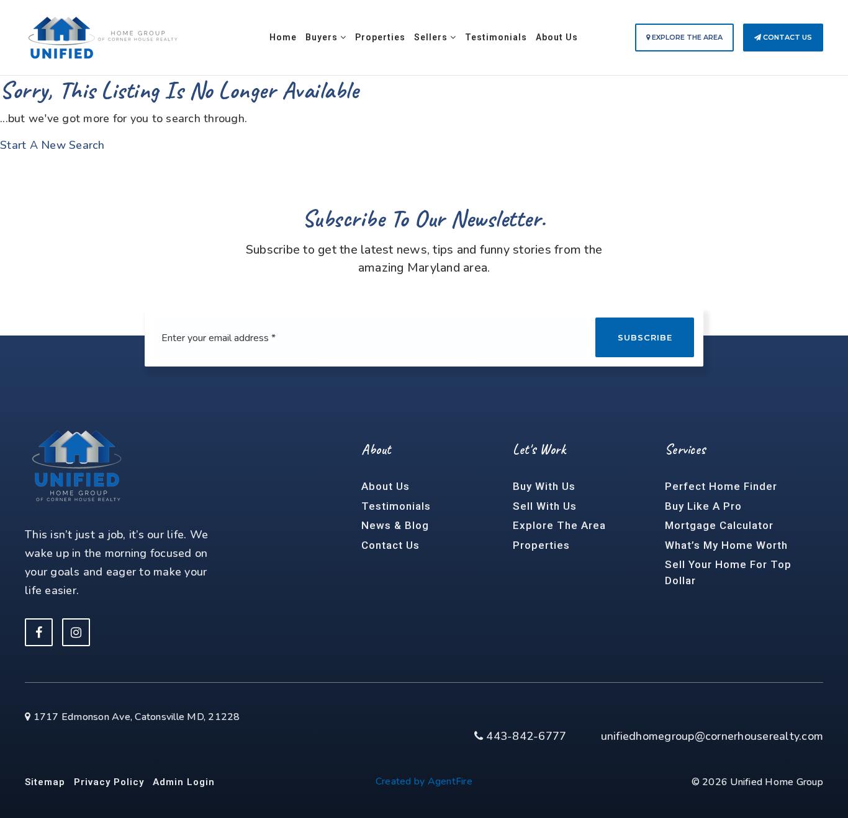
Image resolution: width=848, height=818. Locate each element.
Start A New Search (52, 145)
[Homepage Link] (102, 36)
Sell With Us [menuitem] (545, 506)
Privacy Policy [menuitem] (109, 782)
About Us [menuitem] (557, 37)
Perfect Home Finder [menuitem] (721, 486)
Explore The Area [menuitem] (559, 525)
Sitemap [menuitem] (45, 782)
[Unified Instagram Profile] (76, 632)
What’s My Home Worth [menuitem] (726, 545)
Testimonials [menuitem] (496, 37)
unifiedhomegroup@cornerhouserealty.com (712, 736)
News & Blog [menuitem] (395, 525)
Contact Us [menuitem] (390, 545)
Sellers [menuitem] (432, 37)
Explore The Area (686, 37)
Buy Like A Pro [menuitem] (703, 506)
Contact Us (786, 37)
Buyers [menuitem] (322, 37)
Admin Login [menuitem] (184, 782)
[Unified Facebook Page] (39, 632)
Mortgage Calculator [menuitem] (719, 525)
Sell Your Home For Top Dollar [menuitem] (728, 572)
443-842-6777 (524, 736)
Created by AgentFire (424, 781)
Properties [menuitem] (380, 37)
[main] (424, 77)
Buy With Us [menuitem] (544, 486)
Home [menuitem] (283, 37)
